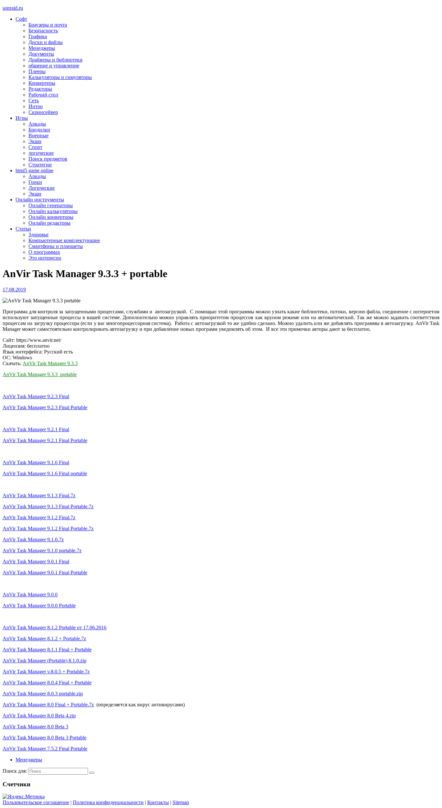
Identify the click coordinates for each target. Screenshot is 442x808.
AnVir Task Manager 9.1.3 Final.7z (39, 495)
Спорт (35, 147)
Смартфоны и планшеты (55, 246)
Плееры (37, 71)
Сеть (33, 100)
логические (41, 153)
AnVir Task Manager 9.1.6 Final (36, 462)
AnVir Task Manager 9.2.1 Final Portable (45, 440)
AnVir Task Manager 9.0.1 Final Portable (45, 572)
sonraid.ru (13, 8)
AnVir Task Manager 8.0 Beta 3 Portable (44, 737)
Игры (22, 118)
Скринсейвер (43, 112)
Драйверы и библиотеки (55, 59)
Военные (38, 135)
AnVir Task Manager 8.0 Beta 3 (35, 726)
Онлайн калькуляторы (53, 211)
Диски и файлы (45, 42)
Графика (37, 36)
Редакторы (40, 89)
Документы (41, 54)
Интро (35, 106)
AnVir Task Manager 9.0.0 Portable (39, 605)
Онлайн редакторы (49, 223)
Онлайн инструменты (40, 199)
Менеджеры (41, 48)
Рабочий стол (43, 94)
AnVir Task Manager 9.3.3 (50, 363)
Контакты (158, 802)
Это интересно (44, 258)
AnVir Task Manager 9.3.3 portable (40, 374)
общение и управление (53, 65)
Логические (41, 188)
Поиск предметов (47, 159)
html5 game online (34, 170)
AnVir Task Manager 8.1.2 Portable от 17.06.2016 (54, 627)
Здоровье (38, 234)
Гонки (35, 182)
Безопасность (43, 30)
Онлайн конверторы (50, 217)
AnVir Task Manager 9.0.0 (30, 594)
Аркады (37, 124)
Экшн (34, 141)
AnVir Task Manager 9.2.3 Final (36, 396)
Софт (21, 19)
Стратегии (40, 164)
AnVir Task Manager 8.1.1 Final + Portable (47, 649)
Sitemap (180, 802)
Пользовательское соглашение (36, 802)
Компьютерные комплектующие (64, 240)
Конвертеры (41, 83)
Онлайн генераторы (50, 205)
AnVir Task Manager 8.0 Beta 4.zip (39, 715)
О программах (44, 252)
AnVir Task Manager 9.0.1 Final (36, 561)
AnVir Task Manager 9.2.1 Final (36, 429)
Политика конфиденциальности (108, 802)
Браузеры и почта (47, 25)
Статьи (23, 228)
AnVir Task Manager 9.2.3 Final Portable (45, 407)
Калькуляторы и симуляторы (60, 77)
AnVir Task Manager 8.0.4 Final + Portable (47, 682)
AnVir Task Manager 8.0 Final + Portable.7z (48, 704)
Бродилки (39, 129)
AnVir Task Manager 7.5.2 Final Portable (45, 748)
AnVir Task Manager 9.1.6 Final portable (45, 473)
